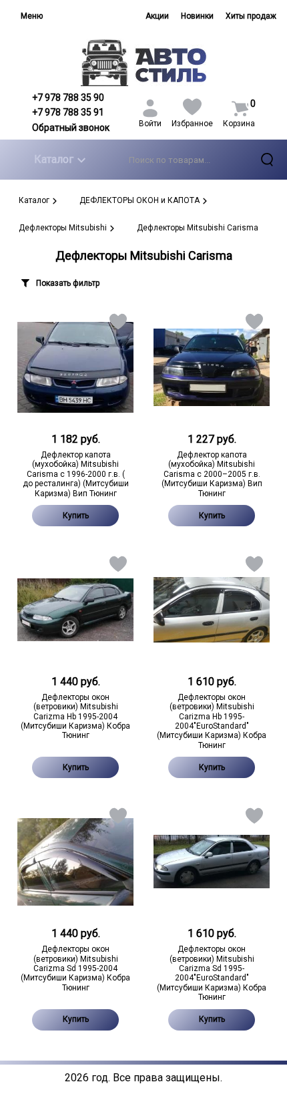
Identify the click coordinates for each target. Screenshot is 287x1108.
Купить (76, 515)
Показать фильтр (67, 283)
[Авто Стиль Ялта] (144, 62)
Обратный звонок (70, 127)
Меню (32, 16)
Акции (157, 16)
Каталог (53, 159)
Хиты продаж (251, 16)
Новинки (197, 16)
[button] (117, 324)
